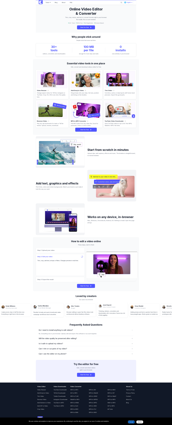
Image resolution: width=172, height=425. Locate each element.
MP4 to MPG (93, 403)
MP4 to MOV (74, 409)
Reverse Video (41, 399)
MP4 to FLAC (74, 396)
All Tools (110, 409)
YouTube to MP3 (59, 403)
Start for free (84, 27)
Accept (131, 422)
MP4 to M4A (74, 412)
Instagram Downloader (60, 399)
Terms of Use (130, 390)
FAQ (71, 2)
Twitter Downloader (60, 396)
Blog (56, 2)
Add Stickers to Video (44, 403)
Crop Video (40, 409)
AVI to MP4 (73, 393)
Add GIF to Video (42, 406)
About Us (129, 399)
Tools (48, 2)
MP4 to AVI (92, 390)
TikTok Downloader (59, 393)
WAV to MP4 (111, 403)
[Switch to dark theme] (121, 2)
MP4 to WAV (93, 406)
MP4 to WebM (93, 393)
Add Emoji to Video (43, 393)
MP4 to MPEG (93, 399)
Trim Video (40, 396)
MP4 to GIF (111, 393)
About (63, 2)
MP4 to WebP (112, 396)
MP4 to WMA (74, 403)
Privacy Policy (130, 393)
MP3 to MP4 (111, 399)
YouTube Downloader (60, 390)
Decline (140, 422)
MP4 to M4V (93, 412)
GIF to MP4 (111, 406)
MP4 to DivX (74, 406)
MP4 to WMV (93, 396)
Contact (128, 396)
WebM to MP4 (74, 399)
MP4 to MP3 (74, 390)
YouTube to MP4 (59, 406)
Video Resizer (41, 390)
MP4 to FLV (92, 409)
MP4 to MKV (111, 390)
